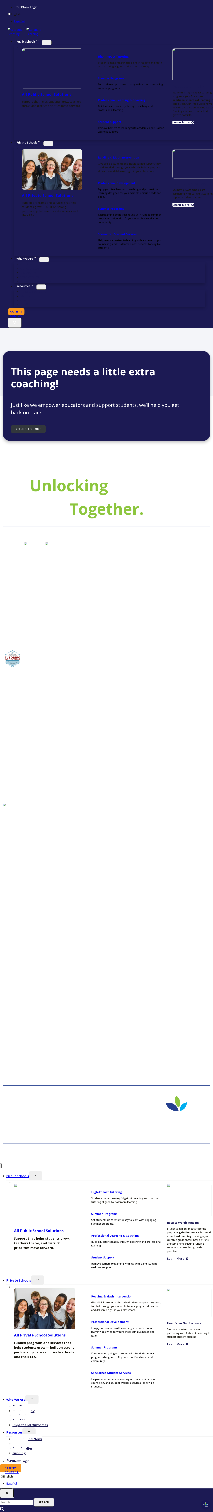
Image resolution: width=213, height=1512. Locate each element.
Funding (25, 304)
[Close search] (7, 1493)
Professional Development (116, 183)
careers (13, 1469)
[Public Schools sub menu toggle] (47, 42)
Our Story (27, 264)
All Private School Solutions (47, 195)
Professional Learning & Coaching (121, 100)
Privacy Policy (176, 1154)
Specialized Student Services (117, 234)
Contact (17, 316)
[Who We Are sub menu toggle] (44, 259)
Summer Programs (111, 78)
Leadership (28, 273)
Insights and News (33, 292)
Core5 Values (29, 277)
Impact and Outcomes (35, 281)
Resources (14, 1432)
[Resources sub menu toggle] (41, 287)
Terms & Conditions (198, 1154)
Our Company (29, 268)
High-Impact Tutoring (113, 56)
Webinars (26, 296)
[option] (109, 21)
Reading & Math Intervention (118, 157)
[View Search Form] (15, 323)
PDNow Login (29, 7)
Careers (17, 312)
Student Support (109, 122)
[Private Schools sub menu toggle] (48, 143)
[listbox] (106, 17)
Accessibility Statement (152, 1154)
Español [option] (19, 21)
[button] (183, 205)
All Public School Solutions (46, 94)
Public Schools (17, 1176)
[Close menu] (1, 1165)
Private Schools (18, 1280)
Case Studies (29, 300)
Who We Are (15, 1399)
